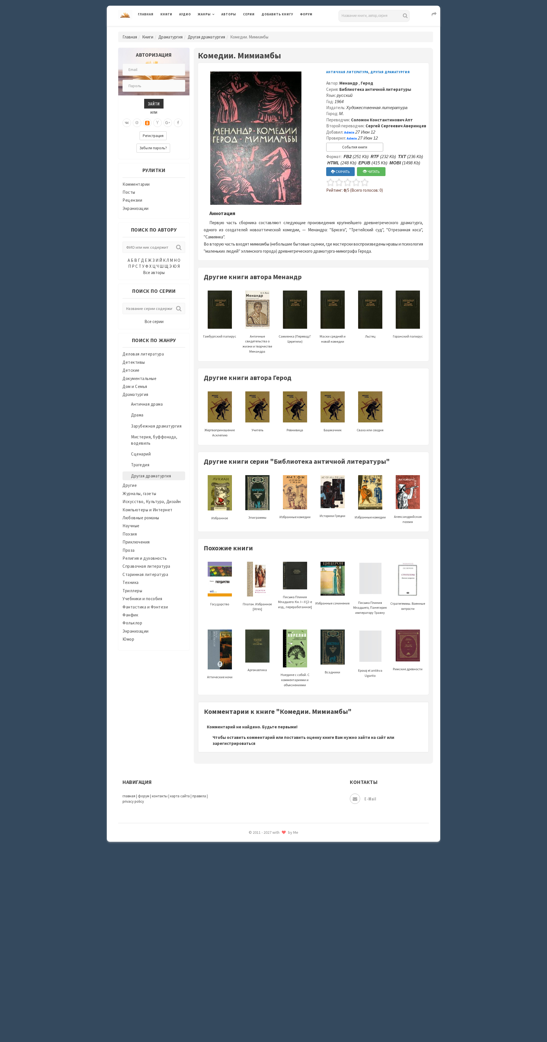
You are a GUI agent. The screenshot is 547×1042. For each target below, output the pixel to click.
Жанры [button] (204, 14)
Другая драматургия (206, 37)
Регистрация (153, 135)
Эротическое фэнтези (284, 1010)
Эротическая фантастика (287, 997)
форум (143, 796)
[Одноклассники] (147, 122)
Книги (166, 14)
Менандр (349, 83)
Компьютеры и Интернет (148, 509)
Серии (249, 14)
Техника (131, 582)
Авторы (228, 14)
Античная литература (347, 72)
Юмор (128, 639)
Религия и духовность (145, 558)
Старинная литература (145, 574)
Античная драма (147, 404)
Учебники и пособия (142, 598)
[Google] (168, 122)
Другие (130, 485)
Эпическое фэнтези (281, 984)
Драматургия (170, 37)
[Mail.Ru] (137, 122)
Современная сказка (282, 857)
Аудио (185, 14)
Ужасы (268, 921)
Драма (137, 415)
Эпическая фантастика (285, 972)
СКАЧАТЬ (342, 171)
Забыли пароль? (153, 148)
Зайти (154, 104)
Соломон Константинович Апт (382, 119)
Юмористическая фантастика (291, 1023)
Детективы (134, 362)
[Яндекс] (157, 122)
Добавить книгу (277, 14)
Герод (367, 83)
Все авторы (154, 272)
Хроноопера (273, 959)
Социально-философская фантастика (299, 870)
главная (129, 796)
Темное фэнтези (278, 895)
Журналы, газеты (139, 493)
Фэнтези (270, 946)
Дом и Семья (135, 386)
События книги (354, 147)
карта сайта (180, 796)
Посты (129, 192)
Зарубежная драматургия (156, 426)
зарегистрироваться (234, 743)
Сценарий (141, 454)
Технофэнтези (276, 908)
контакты (160, 796)
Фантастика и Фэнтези (145, 607)
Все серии (154, 321)
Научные (131, 525)
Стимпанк (272, 882)
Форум (306, 14)
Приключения (136, 542)
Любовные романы (141, 517)
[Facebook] (178, 122)
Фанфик (130, 615)
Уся (265, 933)
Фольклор (132, 623)
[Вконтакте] (127, 122)
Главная (146, 14)
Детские (131, 370)
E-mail (370, 799)
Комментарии (136, 184)
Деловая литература (282, 29)
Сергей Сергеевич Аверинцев (396, 125)
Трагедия (140, 464)
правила (199, 796)
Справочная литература (146, 566)
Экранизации (136, 208)
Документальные (139, 378)
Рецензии (132, 200)
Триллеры (132, 590)
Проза (129, 550)
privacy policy (133, 801)
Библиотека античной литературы (375, 89)
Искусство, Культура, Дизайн (152, 501)
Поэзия (130, 534)
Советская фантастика (284, 844)
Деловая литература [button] (218, 29)
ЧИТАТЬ (373, 171)
